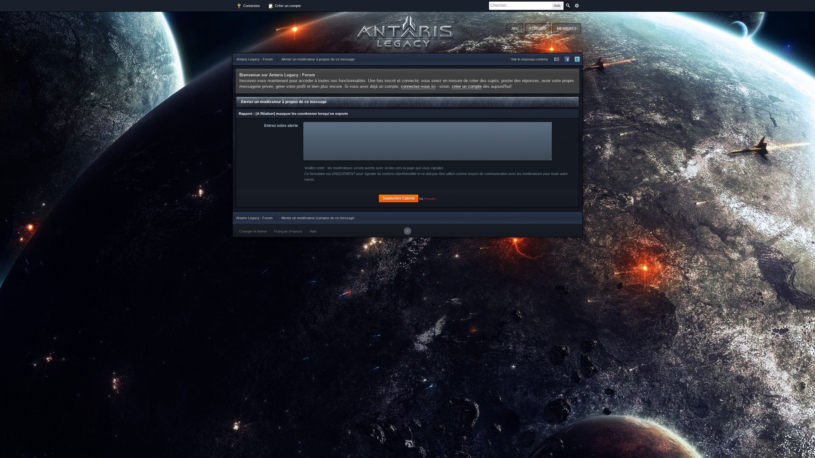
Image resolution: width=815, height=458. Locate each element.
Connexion (251, 6)
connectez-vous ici (418, 86)
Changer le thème (253, 231)
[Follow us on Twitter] (577, 59)
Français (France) (288, 231)
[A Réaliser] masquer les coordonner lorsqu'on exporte (302, 113)
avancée (577, 6)
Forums (537, 28)
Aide (313, 231)
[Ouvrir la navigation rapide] (557, 59)
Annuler (430, 198)
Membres (567, 28)
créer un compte (467, 86)
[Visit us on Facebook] (567, 59)
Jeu (515, 28)
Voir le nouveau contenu (529, 59)
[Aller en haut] (407, 231)
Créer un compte (287, 6)
